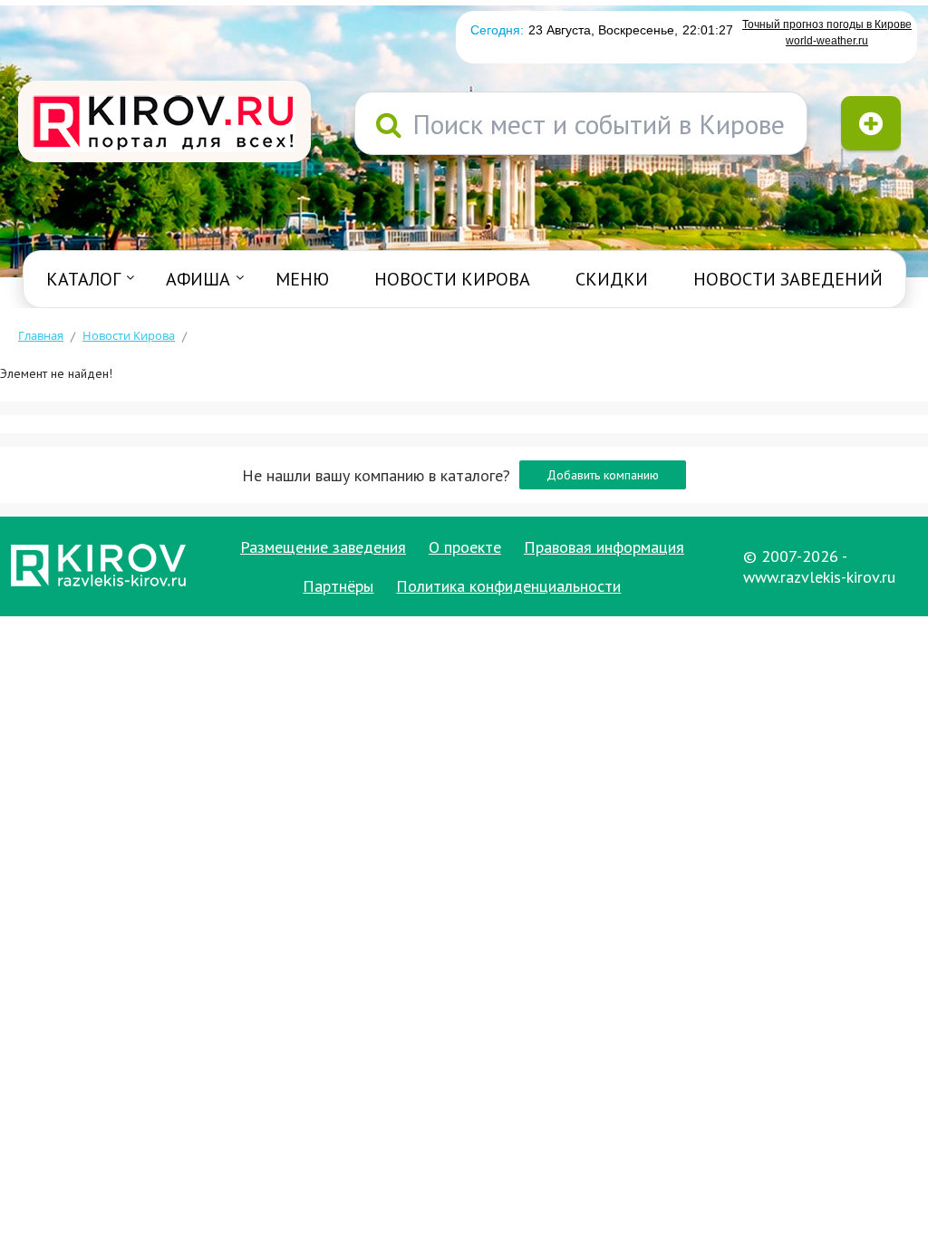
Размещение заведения (323, 547)
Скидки (611, 279)
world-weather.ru (827, 40)
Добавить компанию (602, 475)
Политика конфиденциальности (508, 585)
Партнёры (338, 585)
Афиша (198, 279)
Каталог (83, 279)
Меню (302, 279)
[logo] (164, 123)
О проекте (465, 547)
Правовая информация (604, 547)
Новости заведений (788, 279)
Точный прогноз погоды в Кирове (827, 24)
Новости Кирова (452, 279)
